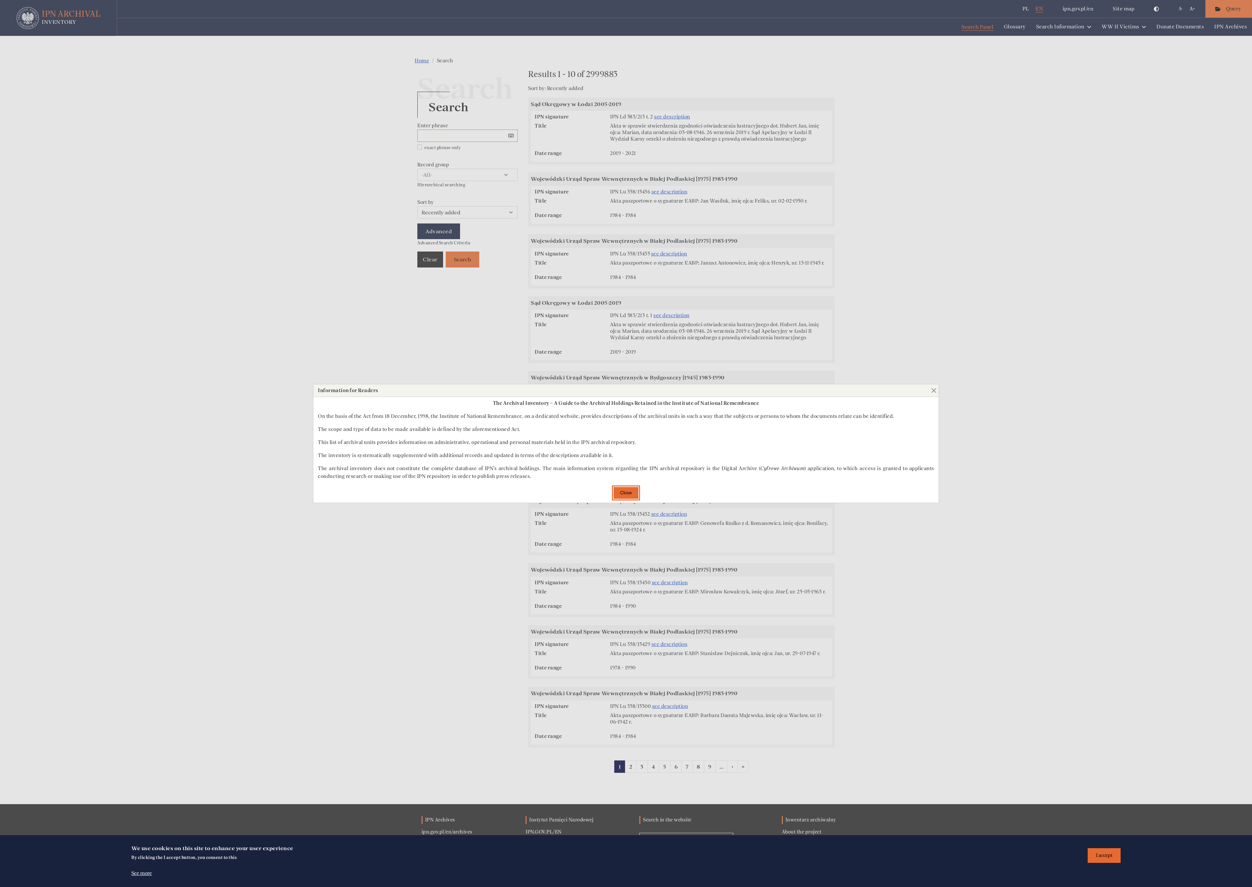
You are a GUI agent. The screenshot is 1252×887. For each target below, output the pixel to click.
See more (141, 873)
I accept (1104, 855)
